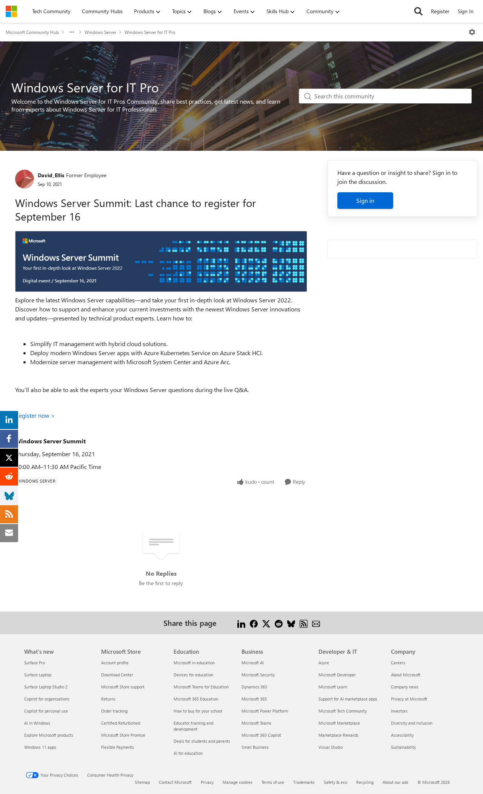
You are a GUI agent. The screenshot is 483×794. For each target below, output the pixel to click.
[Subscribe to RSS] (304, 623)
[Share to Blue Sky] (291, 623)
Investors (399, 711)
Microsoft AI (253, 662)
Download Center (117, 675)
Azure (323, 662)
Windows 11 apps (40, 747)
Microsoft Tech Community (342, 711)
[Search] (418, 11)
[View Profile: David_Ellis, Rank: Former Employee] (24, 179)
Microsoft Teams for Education (201, 687)
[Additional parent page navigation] (71, 32)
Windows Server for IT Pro (150, 32)
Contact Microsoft (175, 782)
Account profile (115, 662)
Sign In (466, 11)
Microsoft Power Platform (265, 711)
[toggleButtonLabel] (472, 32)
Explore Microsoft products (48, 735)
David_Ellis (51, 175)
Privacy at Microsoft (409, 699)
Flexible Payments (117, 747)
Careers (398, 662)
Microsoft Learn (332, 687)
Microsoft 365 (254, 699)
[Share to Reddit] (279, 623)
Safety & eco (335, 782)
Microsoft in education (194, 662)
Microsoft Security (258, 675)
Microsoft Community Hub (32, 32)
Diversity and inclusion (411, 723)
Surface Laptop (37, 675)
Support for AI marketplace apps (347, 699)
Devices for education (193, 675)
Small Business (255, 747)
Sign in (365, 200)
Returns (108, 699)
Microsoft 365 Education (196, 699)
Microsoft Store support (123, 687)
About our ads (395, 782)
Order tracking (114, 711)
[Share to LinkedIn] (241, 623)
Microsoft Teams (256, 723)
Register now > (35, 415)
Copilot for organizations (46, 699)
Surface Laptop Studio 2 (46, 687)
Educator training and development (193, 726)
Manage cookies (237, 782)
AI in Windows (37, 723)
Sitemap (142, 782)
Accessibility (402, 735)
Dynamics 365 (254, 687)
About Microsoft (405, 675)
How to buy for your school (198, 711)
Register (440, 11)
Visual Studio (330, 747)
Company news (404, 687)
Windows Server (100, 32)
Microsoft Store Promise (123, 735)
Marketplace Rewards (338, 735)
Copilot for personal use (46, 711)
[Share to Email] (316, 623)
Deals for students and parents (202, 741)
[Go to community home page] (11, 11)
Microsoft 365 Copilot (261, 735)
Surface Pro (34, 662)
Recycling (365, 782)
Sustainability (403, 747)
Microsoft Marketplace (339, 723)
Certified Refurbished (120, 723)
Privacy (207, 782)
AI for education (188, 753)
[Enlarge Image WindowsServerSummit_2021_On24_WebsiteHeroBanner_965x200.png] (161, 261)
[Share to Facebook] (254, 623)
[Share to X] (266, 623)
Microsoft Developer (337, 675)
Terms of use (272, 782)
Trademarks (304, 782)
